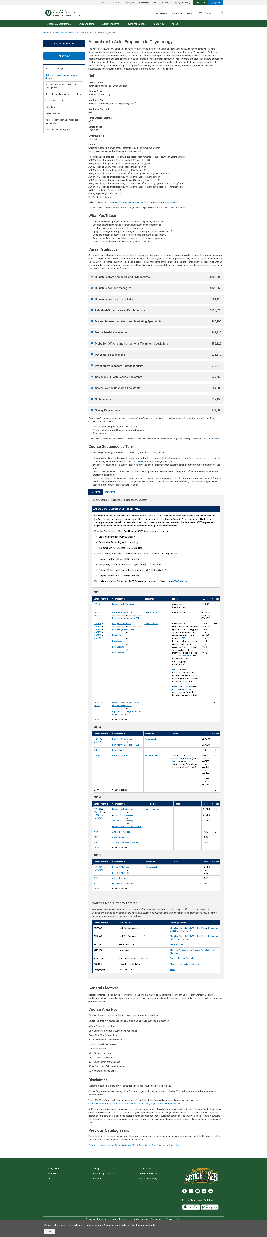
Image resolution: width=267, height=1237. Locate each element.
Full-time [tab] (95, 491)
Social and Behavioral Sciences (125, 842)
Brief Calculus (118, 647)
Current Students (110, 23)
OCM (96, 837)
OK (49, 1231)
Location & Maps (161, 3)
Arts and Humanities (121, 832)
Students (115, 3)
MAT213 (97, 638)
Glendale (174, 950)
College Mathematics (121, 623)
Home (103, 3)
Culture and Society (54, 100)
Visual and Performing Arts (57, 129)
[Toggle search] (221, 13)
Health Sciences (52, 113)
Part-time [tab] (110, 491)
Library (96, 1168)
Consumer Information (96, 1219)
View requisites (151, 612)
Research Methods (120, 867)
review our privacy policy (124, 1225)
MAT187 (97, 629)
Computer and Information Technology (63, 94)
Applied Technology (54, 68)
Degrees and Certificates (63, 33)
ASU (167, 202)
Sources (217, 439)
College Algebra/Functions (123, 629)
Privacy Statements (119, 1219)
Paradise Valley (185, 950)
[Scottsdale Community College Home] (63, 12)
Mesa (203, 928)
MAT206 (182, 638)
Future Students (86, 23)
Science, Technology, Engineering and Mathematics (62, 121)
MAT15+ (97, 626)
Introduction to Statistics (123, 809)
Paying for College (136, 23)
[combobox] (207, 13)
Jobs (49, 1178)
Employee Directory (182, 3)
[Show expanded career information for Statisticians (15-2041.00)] (92, 399)
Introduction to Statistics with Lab (126, 826)
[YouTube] (197, 1191)
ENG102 (97, 739)
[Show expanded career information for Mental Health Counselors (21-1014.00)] (92, 332)
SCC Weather (144, 1168)
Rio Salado (180, 944)
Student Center (144, 461)
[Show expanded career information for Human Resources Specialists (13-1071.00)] (92, 299)
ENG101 (97, 612)
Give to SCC (201, 3)
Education (50, 107)
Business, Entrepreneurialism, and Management (60, 86)
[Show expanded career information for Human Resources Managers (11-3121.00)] (92, 288)
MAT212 (97, 635)
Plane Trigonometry (121, 755)
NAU (172, 202)
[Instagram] (204, 1191)
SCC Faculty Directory (103, 1173)
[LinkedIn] (210, 1191)
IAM (95, 883)
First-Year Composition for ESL (125, 618)
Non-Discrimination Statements (147, 1219)
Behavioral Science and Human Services (61, 76)
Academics (159, 23)
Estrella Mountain (193, 928)
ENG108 (97, 742)
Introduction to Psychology (123, 604)
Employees (129, 3)
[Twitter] (184, 1191)
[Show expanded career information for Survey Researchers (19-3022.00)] (92, 410)
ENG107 (97, 615)
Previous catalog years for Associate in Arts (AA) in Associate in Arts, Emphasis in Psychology (134, 1145)
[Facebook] (191, 1191)
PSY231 (97, 815)
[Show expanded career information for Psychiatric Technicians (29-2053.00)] (92, 354)
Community (144, 3)
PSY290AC (98, 870)
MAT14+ (97, 623)
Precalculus (117, 635)
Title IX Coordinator (147, 1173)
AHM (96, 832)
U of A (179, 202)
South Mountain (184, 931)
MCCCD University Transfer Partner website (122, 202)
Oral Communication (121, 837)
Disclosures (53, 1173)
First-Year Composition (122, 612)
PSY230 (97, 809)
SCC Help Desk (100, 1178)
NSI (95, 750)
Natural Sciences (119, 750)
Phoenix (210, 928)
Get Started (161, 13)
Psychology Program (64, 43)
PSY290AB (98, 867)
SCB (95, 842)
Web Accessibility (173, 1219)
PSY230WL (98, 818)
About (175, 23)
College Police (54, 1168)
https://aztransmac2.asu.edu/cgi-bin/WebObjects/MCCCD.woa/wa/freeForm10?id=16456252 (134, 1103)
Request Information (182, 13)
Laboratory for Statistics (122, 821)
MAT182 (188, 686)
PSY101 (97, 604)
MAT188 (97, 632)
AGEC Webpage (180, 581)
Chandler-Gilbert (177, 928)
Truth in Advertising (147, 1178)
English (208, 13)
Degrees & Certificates (59, 23)
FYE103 (97, 706)
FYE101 (97, 703)
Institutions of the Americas (124, 883)
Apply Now (215, 3)
